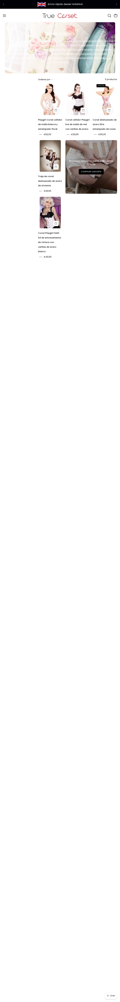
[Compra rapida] (56, 110)
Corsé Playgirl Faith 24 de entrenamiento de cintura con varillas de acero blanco (49, 242)
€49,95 (48, 257)
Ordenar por (44, 79)
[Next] (116, 4)
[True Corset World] (60, 15)
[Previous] (3, 4)
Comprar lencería (91, 171)
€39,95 (75, 134)
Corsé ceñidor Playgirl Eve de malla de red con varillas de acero (77, 124)
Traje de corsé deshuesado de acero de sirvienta (50, 181)
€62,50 (47, 134)
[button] (109, 16)
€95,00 (102, 134)
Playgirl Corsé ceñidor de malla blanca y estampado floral (50, 124)
